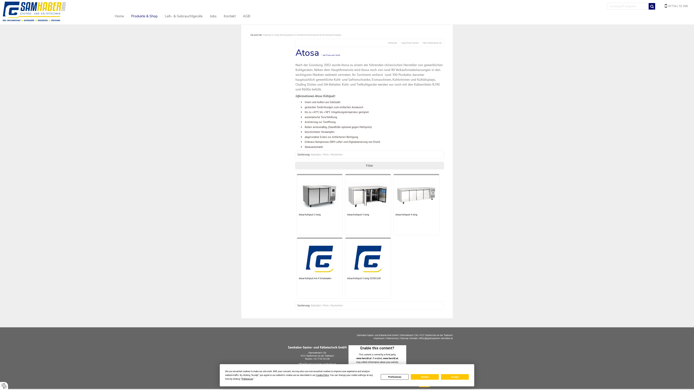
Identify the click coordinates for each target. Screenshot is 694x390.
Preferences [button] (247, 379)
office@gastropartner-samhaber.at (317, 363)
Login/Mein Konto (410, 42)
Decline (425, 377)
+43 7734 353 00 (321, 358)
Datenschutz (392, 338)
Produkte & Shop (271, 34)
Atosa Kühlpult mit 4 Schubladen (315, 278)
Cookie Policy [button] (322, 375)
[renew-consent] (4, 386)
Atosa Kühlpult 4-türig (406, 214)
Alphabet (316, 154)
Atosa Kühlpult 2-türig (310, 214)
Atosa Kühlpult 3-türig (358, 214)
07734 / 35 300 (678, 6)
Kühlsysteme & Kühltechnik (294, 34)
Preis (326, 154)
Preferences (394, 377)
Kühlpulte (315, 34)
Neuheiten (337, 154)
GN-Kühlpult (328, 34)
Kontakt (413, 338)
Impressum (379, 338)
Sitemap (404, 338)
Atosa (338, 34)
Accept (455, 377)
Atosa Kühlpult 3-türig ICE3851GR (364, 278)
